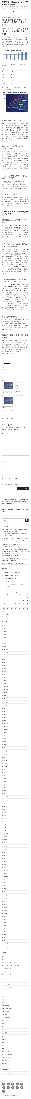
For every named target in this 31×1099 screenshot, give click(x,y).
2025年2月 (5, 680)
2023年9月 (5, 732)
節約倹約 (4, 1039)
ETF (3, 959)
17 (4, 606)
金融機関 (4, 1063)
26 (11, 608)
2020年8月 (5, 846)
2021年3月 (5, 824)
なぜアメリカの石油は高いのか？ (10, 558)
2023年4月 (5, 748)
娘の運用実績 (5, 1011)
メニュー (16, 12)
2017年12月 (5, 944)
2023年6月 (5, 741)
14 (19, 603)
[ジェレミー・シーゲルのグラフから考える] (7, 385)
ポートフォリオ (7, 418)
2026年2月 (5, 643)
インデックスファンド (8, 968)
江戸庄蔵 (12, 17)
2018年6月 (5, 925)
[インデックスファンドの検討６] (7, 400)
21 (19, 606)
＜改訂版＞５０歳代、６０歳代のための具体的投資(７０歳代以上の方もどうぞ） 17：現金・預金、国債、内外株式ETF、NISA (15, 551)
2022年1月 (5, 794)
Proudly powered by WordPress (9, 1095)
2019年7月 (5, 885)
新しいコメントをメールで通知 (10, 478)
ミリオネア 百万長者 (8, 987)
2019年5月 (5, 892)
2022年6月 (5, 778)
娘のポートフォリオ (7, 1008)
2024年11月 (5, 689)
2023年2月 (5, 754)
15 (23, 603)
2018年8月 (5, 919)
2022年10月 (5, 766)
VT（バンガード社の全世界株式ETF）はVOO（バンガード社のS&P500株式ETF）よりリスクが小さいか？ (15, 540)
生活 (3, 1026)
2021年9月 (5, 806)
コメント (5, 433)
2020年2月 (5, 864)
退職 (3, 1048)
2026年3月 (5, 640)
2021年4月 (5, 821)
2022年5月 (5, 781)
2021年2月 (5, 827)
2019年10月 (5, 876)
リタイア (4, 990)
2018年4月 (5, 931)
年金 (3, 1020)
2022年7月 (5, 775)
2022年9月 (5, 769)
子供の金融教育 (6, 1017)
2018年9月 (5, 916)
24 (4, 608)
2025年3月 (5, 677)
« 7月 (7, 614)
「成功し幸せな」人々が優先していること (13, 572)
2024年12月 (5, 686)
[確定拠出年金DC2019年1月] (20, 385)
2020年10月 (5, 839)
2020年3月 (5, 861)
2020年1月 (5, 867)
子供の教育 (5, 1014)
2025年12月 (5, 650)
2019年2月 (5, 901)
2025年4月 (5, 674)
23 (27, 606)
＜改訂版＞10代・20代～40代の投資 (11, 547)
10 (4, 603)
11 (8, 603)
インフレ (4, 971)
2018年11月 (5, 910)
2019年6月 (5, 888)
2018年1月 (5, 941)
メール (4, 461)
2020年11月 (5, 836)
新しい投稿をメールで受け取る (10, 484)
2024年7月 (5, 702)
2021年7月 (5, 812)
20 (15, 606)
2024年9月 (5, 695)
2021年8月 (5, 809)
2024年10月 (5, 692)
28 (19, 608)
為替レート (5, 1023)
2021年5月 (5, 818)
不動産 (4, 996)
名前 (4, 454)
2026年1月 (5, 646)
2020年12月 (5, 833)
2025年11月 (5, 653)
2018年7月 (5, 922)
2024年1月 (5, 720)
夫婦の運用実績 (6, 1005)
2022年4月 (5, 784)
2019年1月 (5, 904)
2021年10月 (5, 803)
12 (11, 603)
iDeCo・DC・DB (6, 962)
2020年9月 (5, 843)
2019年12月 (5, 870)
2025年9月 (5, 659)
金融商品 (12, 418)
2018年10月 (5, 913)
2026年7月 (5, 628)
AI (2, 956)
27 (15, 608)
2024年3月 (5, 714)
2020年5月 (5, 855)
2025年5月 (5, 671)
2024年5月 (5, 708)
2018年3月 (5, 934)
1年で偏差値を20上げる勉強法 (10, 560)
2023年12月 (5, 723)
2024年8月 (5, 699)
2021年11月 (5, 800)
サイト (4, 469)
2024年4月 (5, 711)
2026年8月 (5, 625)
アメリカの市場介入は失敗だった (10, 578)
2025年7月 (5, 665)
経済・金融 (5, 1042)
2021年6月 (5, 815)
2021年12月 (5, 797)
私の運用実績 (5, 1033)
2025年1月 (5, 683)
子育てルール (5, 581)
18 (8, 606)
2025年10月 (5, 656)
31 (4, 611)
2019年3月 (5, 898)
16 (27, 603)
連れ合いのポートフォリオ (9, 1051)
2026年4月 (5, 637)
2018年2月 (5, 938)
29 (23, 608)
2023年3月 (5, 751)
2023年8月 (5, 735)
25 (8, 608)
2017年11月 (5, 947)
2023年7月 (5, 738)
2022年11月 (5, 763)
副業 (3, 1002)
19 (11, 606)
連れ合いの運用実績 (7, 1054)
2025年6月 (5, 668)
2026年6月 (5, 631)
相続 (3, 1030)
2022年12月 (5, 760)
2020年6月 (5, 852)
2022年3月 (5, 787)
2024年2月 (5, 717)
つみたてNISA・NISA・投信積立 (10, 965)
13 (15, 603)
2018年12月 (5, 907)
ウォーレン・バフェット (8, 974)
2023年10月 (5, 729)
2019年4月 (5, 895)
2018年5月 (5, 928)
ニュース (4, 977)
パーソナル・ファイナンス (9, 981)
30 (27, 608)
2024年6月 (5, 705)
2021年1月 (5, 830)
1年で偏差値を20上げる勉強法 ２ (11, 544)
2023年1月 (5, 757)
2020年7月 (5, 849)
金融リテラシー (6, 1057)
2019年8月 (5, 882)
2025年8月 (5, 662)
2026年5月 (5, 634)
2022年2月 (5, 790)
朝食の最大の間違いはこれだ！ (10, 555)
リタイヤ (4, 993)
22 (23, 606)
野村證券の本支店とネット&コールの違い (12, 563)
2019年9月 (5, 879)
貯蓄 (3, 1045)
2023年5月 (5, 744)
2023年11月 (5, 726)
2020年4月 (5, 858)
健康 (3, 999)
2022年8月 (5, 772)
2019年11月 (5, 873)
